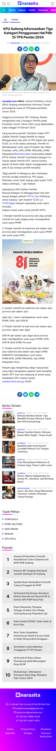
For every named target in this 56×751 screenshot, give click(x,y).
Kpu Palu (10, 538)
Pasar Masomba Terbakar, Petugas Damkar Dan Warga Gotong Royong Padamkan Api (30, 610)
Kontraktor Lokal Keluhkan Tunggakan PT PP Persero (28, 648)
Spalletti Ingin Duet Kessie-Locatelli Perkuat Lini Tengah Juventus (33, 448)
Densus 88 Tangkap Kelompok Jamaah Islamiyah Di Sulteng (30, 572)
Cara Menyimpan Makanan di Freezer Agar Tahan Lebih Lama (34, 464)
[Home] (4, 10)
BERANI (9, 533)
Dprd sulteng (13, 524)
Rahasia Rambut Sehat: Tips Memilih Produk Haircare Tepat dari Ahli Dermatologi (34, 418)
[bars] (51, 3)
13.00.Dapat (8, 203)
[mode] (8, 3)
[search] (4, 3)
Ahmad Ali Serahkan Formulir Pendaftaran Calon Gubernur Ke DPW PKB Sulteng (31, 559)
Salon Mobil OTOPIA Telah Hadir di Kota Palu (32, 623)
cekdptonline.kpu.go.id (14, 381)
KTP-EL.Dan (32, 196)
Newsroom (15, 43)
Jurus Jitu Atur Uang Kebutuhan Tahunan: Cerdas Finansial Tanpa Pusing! (35, 493)
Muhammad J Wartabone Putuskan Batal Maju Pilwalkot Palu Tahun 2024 (30, 675)
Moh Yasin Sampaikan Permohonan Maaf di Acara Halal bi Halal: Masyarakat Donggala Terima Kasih (32, 635)
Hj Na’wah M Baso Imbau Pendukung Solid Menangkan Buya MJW (30, 661)
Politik (15, 19)
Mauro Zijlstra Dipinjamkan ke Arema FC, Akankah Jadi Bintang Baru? (35, 478)
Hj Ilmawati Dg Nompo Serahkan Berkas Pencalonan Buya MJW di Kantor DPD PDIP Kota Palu (32, 596)
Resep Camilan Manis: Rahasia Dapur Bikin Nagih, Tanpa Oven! (34, 434)
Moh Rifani (11, 529)
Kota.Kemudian (23, 153)
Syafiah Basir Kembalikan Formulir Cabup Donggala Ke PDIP (32, 584)
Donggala (11, 519)
